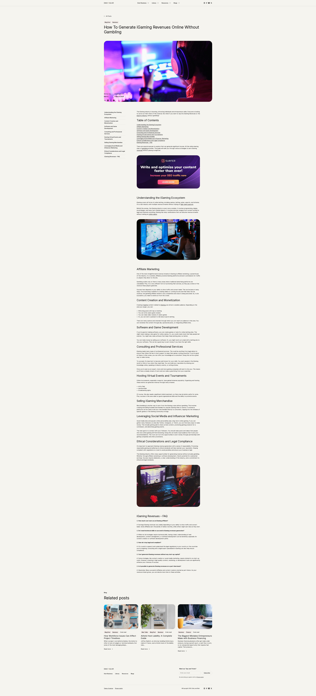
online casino (153, 214)
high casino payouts (187, 204)
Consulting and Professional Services (113, 133)
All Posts (108, 16)
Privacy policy (200, 677)
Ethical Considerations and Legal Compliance (114, 152)
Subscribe (207, 673)
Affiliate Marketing (110, 117)
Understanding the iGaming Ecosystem (112, 113)
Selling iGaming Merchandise (113, 142)
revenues (140, 150)
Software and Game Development (110, 127)
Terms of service (108, 688)
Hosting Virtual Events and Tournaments (112, 138)
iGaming (163, 305)
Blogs (175, 3)
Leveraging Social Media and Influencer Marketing (113, 147)
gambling (145, 148)
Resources (165, 3)
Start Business (141, 3)
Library (154, 3)
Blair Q (106, 96)
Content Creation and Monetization (111, 122)
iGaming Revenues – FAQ (112, 156)
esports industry (142, 115)
